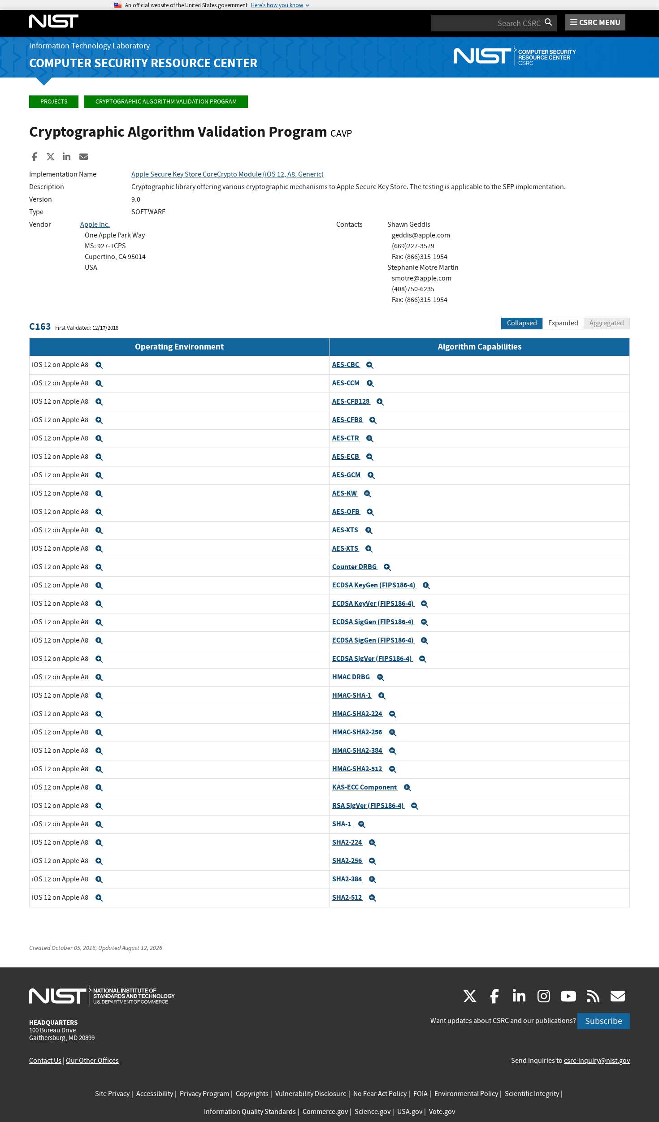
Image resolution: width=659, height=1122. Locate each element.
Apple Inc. (95, 224)
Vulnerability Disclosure (311, 1093)
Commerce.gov (325, 1111)
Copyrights (252, 1093)
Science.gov (372, 1111)
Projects (53, 101)
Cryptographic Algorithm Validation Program (166, 101)
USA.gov (409, 1111)
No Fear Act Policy (380, 1093)
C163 (40, 326)
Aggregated (607, 323)
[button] (99, 365)
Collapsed (522, 323)
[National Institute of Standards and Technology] (102, 995)
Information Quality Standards (250, 1111)
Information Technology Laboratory (89, 46)
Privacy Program (204, 1093)
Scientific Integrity (532, 1093)
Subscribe (603, 1021)
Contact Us (45, 1060)
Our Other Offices (92, 1060)
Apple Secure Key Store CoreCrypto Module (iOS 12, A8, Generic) (227, 174)
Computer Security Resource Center (143, 63)
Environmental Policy (466, 1093)
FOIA (420, 1093)
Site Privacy (112, 1093)
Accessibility (154, 1093)
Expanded (563, 323)
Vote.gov (442, 1111)
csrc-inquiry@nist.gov (597, 1060)
